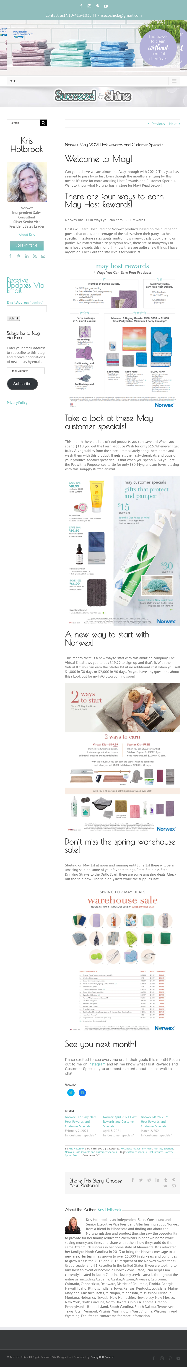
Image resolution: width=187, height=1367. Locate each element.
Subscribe (22, 383)
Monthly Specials (163, 1148)
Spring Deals (72, 1155)
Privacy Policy (17, 402)
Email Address (25, 302)
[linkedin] (27, 256)
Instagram (97, 1064)
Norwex (168, 1152)
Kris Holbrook (76, 1148)
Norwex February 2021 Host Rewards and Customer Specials (81, 1121)
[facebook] (10, 256)
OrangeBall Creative (102, 1357)
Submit (13, 318)
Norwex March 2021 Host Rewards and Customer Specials (155, 1121)
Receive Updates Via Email (25, 284)
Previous (158, 123)
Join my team (144, 1148)
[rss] (35, 256)
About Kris (27, 234)
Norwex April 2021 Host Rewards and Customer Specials (120, 1121)
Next (173, 123)
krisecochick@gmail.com (119, 15)
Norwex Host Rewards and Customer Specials (91, 1152)
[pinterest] (18, 256)
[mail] (43, 256)
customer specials (136, 1152)
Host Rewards (128, 1148)
